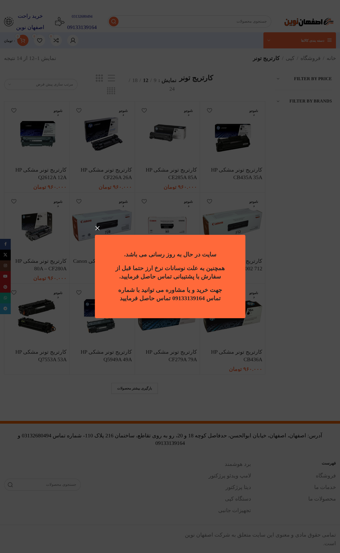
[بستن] (97, 228)
